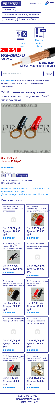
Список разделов (8, 80)
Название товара (12, 73)
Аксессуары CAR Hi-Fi (24, 80)
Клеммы (38, 80)
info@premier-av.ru (28, 399)
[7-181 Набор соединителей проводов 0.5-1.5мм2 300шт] (14, 330)
